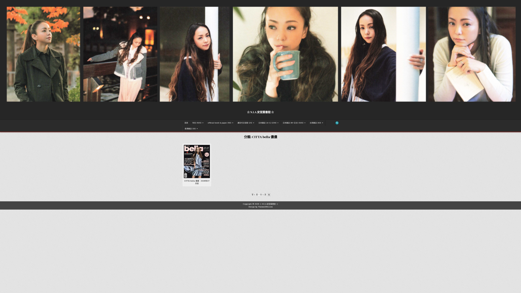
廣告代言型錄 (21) (245, 123)
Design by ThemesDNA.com (261, 207)
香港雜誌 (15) (190, 128)
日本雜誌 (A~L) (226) (267, 123)
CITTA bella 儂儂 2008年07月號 (196, 182)
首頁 (186, 123)
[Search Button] (337, 122)
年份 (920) (196, 123)
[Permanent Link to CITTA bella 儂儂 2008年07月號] (197, 161)
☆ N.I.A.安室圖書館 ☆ (260, 112)
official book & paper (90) (219, 123)
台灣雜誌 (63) (315, 123)
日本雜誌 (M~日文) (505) (293, 123)
